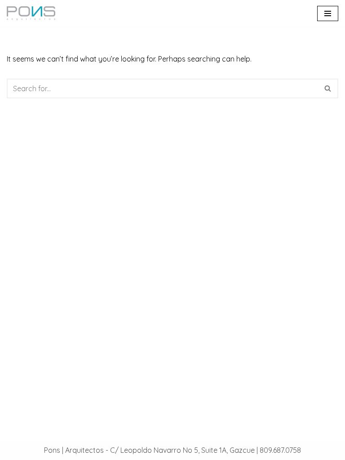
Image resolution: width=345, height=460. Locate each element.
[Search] (328, 88)
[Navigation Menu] (327, 13)
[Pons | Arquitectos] (33, 13)
